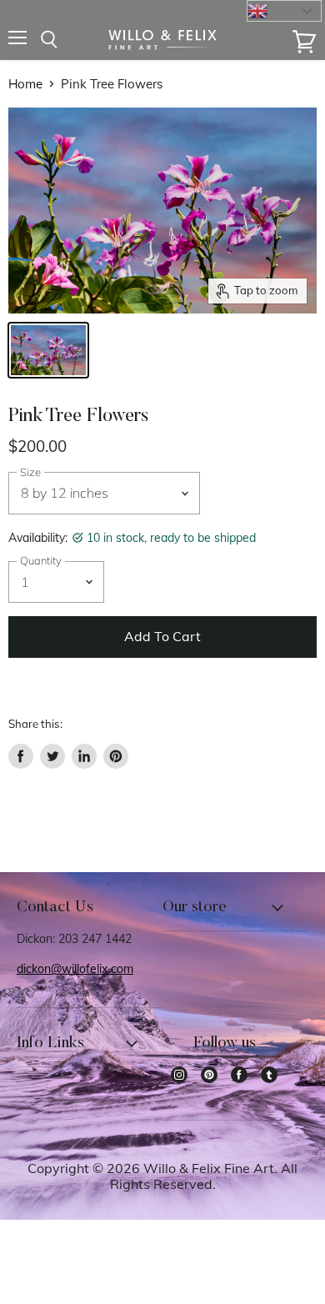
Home (25, 84)
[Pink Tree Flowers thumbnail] (48, 350)
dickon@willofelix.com (75, 968)
